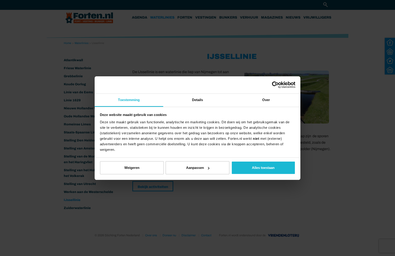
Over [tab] (266, 100)
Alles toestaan (263, 168)
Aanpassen (195, 168)
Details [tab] (197, 100)
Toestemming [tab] (129, 100)
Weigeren (131, 168)
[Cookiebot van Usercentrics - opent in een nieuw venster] (275, 84)
